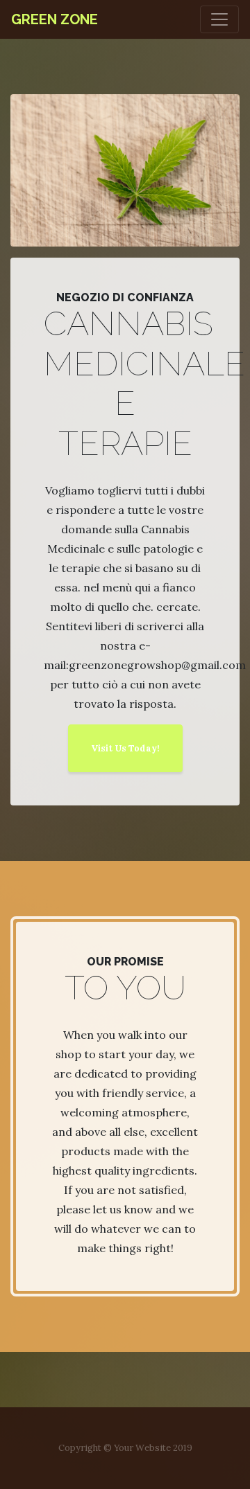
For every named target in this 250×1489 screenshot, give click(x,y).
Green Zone (54, 19)
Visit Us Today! (125, 748)
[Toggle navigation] (219, 19)
